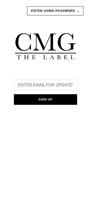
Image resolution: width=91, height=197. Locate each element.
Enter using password (55, 11)
